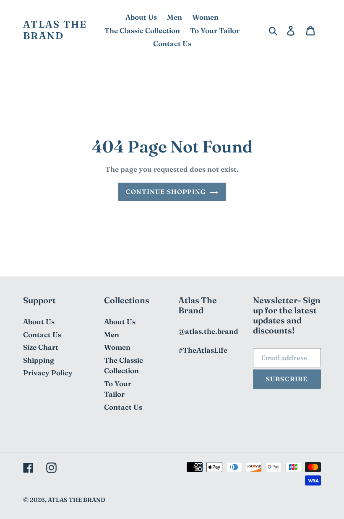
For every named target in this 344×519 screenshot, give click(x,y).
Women (117, 347)
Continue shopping (166, 192)
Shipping (38, 360)
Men (111, 334)
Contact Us (42, 334)
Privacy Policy (48, 372)
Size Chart (40, 347)
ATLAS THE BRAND (55, 30)
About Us (39, 321)
